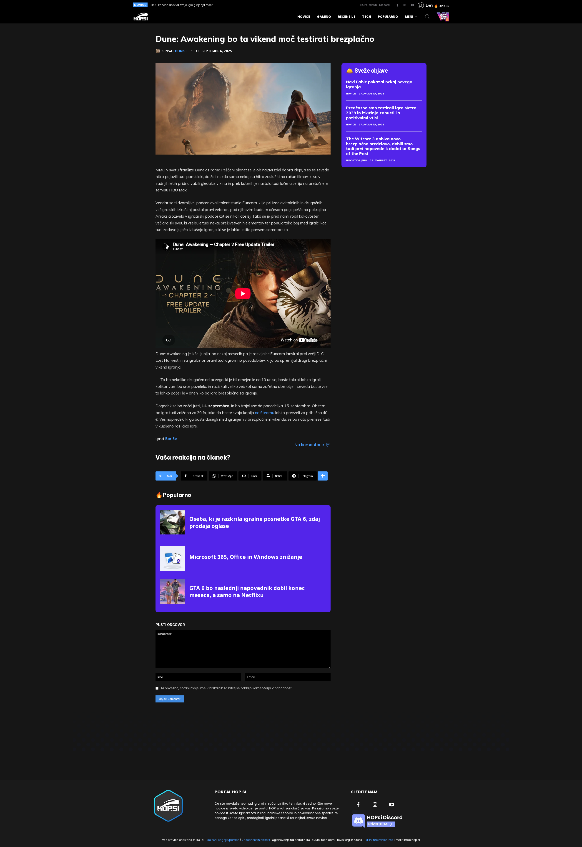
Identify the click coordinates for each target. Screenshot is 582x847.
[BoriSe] (159, 51)
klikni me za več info (379, 840)
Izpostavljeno (356, 160)
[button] (427, 17)
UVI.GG (444, 6)
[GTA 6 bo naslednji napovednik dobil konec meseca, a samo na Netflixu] (172, 591)
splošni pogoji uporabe (223, 840)
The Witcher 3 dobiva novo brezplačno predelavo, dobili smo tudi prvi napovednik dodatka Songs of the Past (383, 146)
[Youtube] (412, 5)
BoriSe (181, 51)
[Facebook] (397, 5)
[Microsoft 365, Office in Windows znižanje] (172, 558)
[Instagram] (405, 5)
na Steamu (264, 412)
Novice (351, 93)
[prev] (275, 5)
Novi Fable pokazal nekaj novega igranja (379, 84)
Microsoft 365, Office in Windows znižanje (245, 556)
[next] (283, 5)
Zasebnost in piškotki (256, 840)
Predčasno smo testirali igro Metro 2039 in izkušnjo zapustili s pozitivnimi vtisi (381, 112)
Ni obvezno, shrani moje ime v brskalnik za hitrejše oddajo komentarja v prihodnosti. (227, 688)
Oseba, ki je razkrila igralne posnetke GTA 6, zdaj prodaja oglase (254, 522)
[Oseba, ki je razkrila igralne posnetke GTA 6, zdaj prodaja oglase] (172, 522)
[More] (323, 476)
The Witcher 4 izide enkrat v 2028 (173, 5)
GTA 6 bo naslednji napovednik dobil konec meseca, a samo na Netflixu (247, 591)
